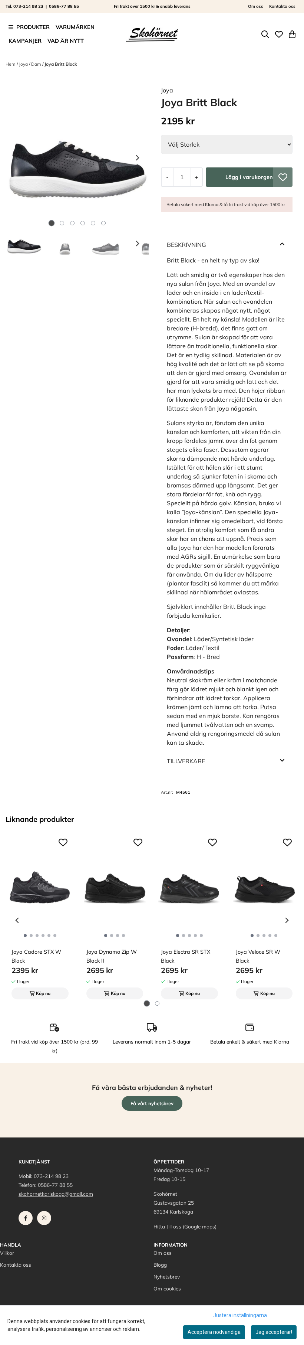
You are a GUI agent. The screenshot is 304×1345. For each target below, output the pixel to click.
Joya (24, 64)
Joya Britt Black (60, 64)
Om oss (255, 6)
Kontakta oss (282, 6)
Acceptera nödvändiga (214, 1332)
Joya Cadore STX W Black (36, 956)
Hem (11, 64)
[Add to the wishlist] (63, 842)
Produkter (33, 27)
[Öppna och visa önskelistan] (279, 34)
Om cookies (167, 1288)
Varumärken (75, 27)
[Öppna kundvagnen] (292, 34)
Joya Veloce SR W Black (258, 956)
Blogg (160, 1264)
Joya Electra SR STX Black (185, 956)
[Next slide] (137, 158)
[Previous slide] (17, 158)
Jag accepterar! (273, 1332)
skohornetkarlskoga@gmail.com (56, 1194)
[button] (282, 177)
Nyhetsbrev (166, 1276)
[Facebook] (27, 1220)
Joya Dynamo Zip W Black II (111, 956)
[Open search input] (265, 34)
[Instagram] (45, 1220)
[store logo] (152, 34)
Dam (36, 64)
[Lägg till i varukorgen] (249, 177)
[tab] (51, 223)
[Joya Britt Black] (77, 157)
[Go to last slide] (17, 243)
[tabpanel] (40, 917)
